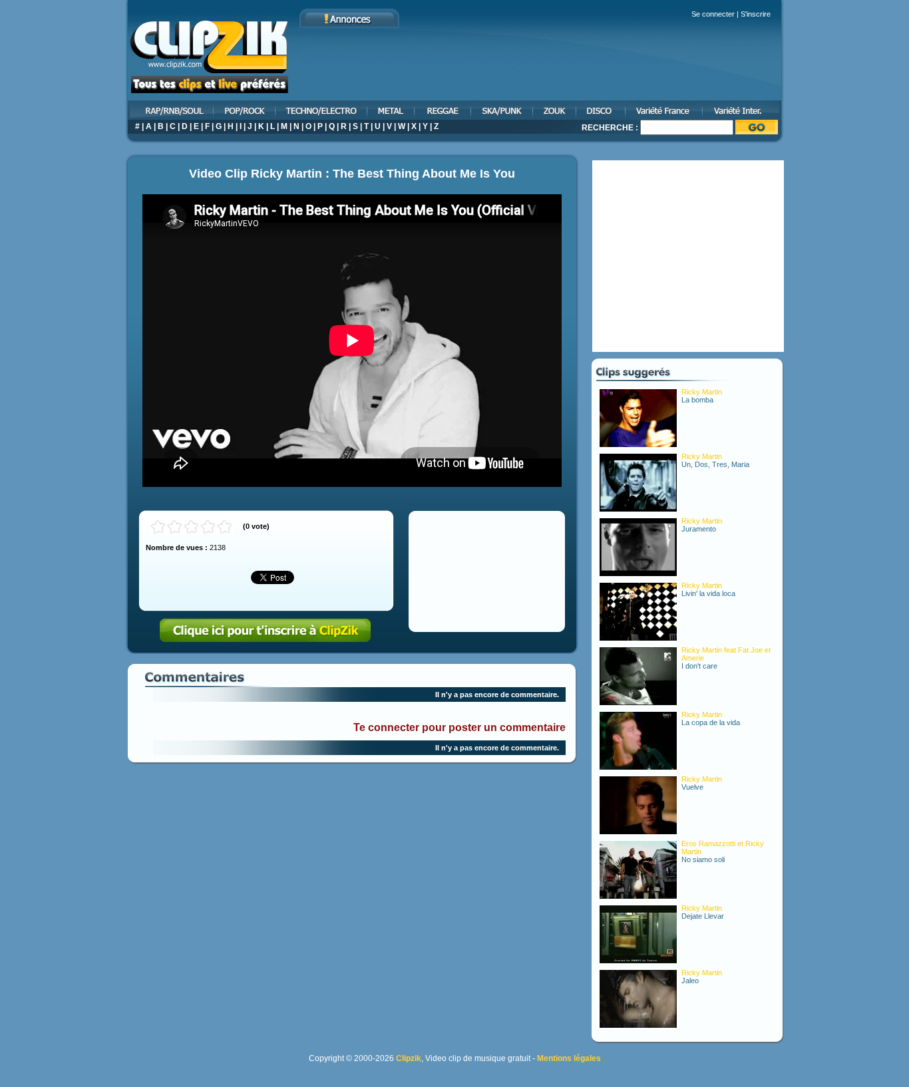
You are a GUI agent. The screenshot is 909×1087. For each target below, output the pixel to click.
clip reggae (443, 110)
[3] (191, 527)
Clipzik (408, 1058)
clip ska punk (503, 110)
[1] (158, 527)
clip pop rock (245, 110)
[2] (174, 527)
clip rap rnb (169, 110)
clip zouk (555, 110)
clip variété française (664, 110)
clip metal (391, 110)
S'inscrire (756, 14)
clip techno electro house (322, 110)
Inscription (265, 631)
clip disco (601, 110)
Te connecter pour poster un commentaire (459, 727)
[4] (208, 527)
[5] (224, 527)
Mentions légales (569, 1058)
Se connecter (713, 14)
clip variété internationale (743, 110)
